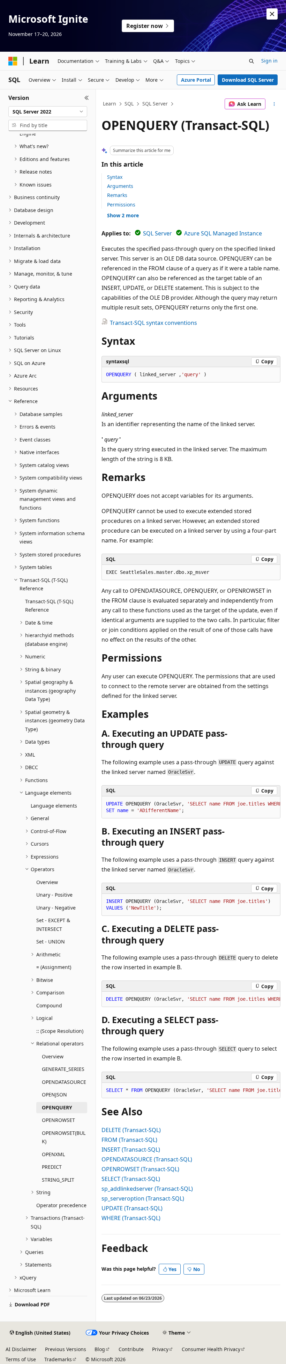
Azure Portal (196, 79)
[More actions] (274, 104)
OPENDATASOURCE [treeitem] (64, 1082)
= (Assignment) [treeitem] (53, 967)
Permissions (121, 204)
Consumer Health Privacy (211, 1349)
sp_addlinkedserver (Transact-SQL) (147, 1188)
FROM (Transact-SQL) (129, 1140)
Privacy (160, 1349)
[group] (190, 807)
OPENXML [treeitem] (53, 1154)
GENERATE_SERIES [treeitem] (63, 1069)
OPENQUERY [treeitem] (57, 1107)
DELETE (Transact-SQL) (131, 1130)
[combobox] (47, 111)
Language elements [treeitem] (54, 805)
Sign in (269, 60)
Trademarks (58, 1359)
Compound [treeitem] (49, 1005)
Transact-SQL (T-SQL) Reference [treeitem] (49, 605)
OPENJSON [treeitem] (54, 1094)
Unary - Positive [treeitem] (54, 894)
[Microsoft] (12, 61)
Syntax (114, 177)
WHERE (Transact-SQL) (130, 1218)
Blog (100, 1349)
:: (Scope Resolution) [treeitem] (59, 1031)
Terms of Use (21, 1359)
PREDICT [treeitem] (52, 1167)
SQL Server (155, 103)
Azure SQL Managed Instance (223, 233)
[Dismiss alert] (272, 14)
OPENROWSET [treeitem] (58, 1120)
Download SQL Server (248, 79)
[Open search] (251, 61)
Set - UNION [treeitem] (50, 941)
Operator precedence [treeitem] (61, 1205)
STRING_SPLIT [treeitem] (58, 1179)
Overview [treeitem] (47, 882)
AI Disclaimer (21, 1349)
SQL (129, 103)
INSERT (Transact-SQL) (130, 1149)
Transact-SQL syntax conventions (153, 323)
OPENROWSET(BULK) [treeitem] (63, 1137)
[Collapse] (87, 97)
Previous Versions (65, 1349)
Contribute (131, 1349)
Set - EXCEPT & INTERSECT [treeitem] (53, 924)
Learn (109, 103)
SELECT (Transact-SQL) (130, 1179)
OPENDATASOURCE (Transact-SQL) (146, 1159)
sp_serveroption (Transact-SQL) (142, 1198)
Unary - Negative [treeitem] (56, 907)
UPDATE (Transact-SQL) (132, 1208)
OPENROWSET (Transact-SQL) (140, 1169)
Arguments (120, 186)
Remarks (117, 195)
